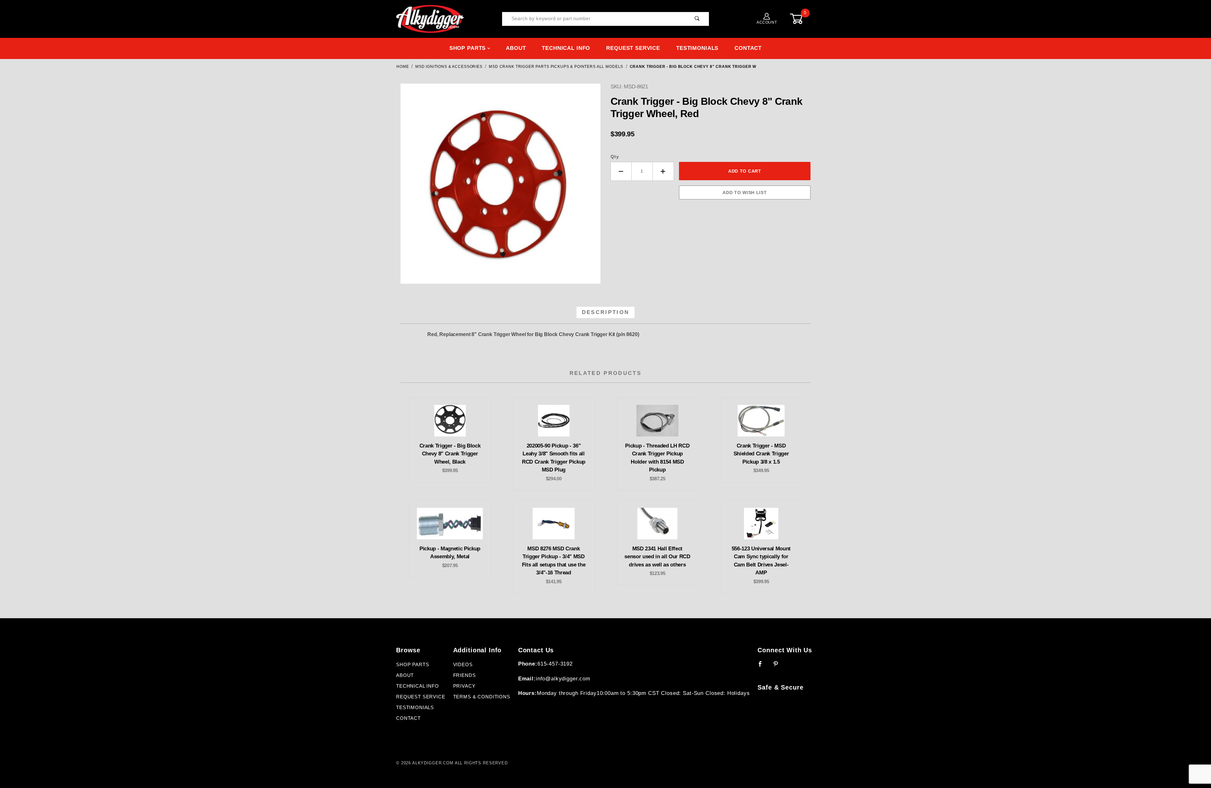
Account (767, 22)
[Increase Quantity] (663, 171)
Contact (748, 48)
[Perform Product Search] (697, 19)
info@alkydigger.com (563, 679)
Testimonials (697, 48)
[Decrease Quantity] (621, 171)
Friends (464, 675)
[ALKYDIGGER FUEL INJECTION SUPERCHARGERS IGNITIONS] (430, 18)
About (516, 48)
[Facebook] (763, 666)
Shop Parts (467, 48)
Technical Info (566, 48)
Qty (615, 156)
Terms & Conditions (481, 696)
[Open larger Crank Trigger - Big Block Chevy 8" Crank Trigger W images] (500, 188)
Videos (463, 664)
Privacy (464, 686)
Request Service (633, 48)
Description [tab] (605, 312)
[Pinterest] (778, 666)
